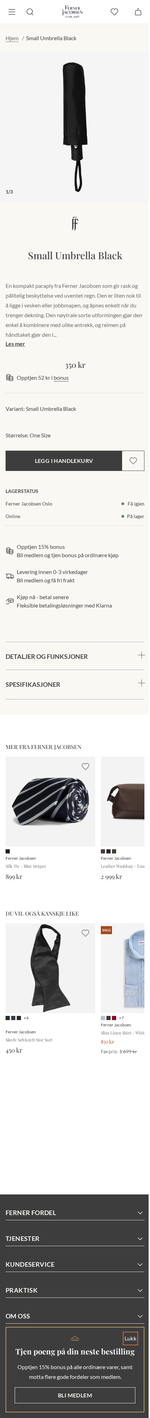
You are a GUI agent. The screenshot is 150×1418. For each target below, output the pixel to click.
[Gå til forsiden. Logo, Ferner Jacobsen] (72, 12)
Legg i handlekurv (64, 460)
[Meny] (12, 11)
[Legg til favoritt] (133, 461)
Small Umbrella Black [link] (51, 38)
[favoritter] (114, 11)
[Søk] (30, 11)
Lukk (125, 1327)
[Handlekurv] (138, 11)
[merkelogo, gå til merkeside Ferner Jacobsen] (75, 224)
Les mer (15, 343)
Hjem (12, 38)
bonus (61, 377)
